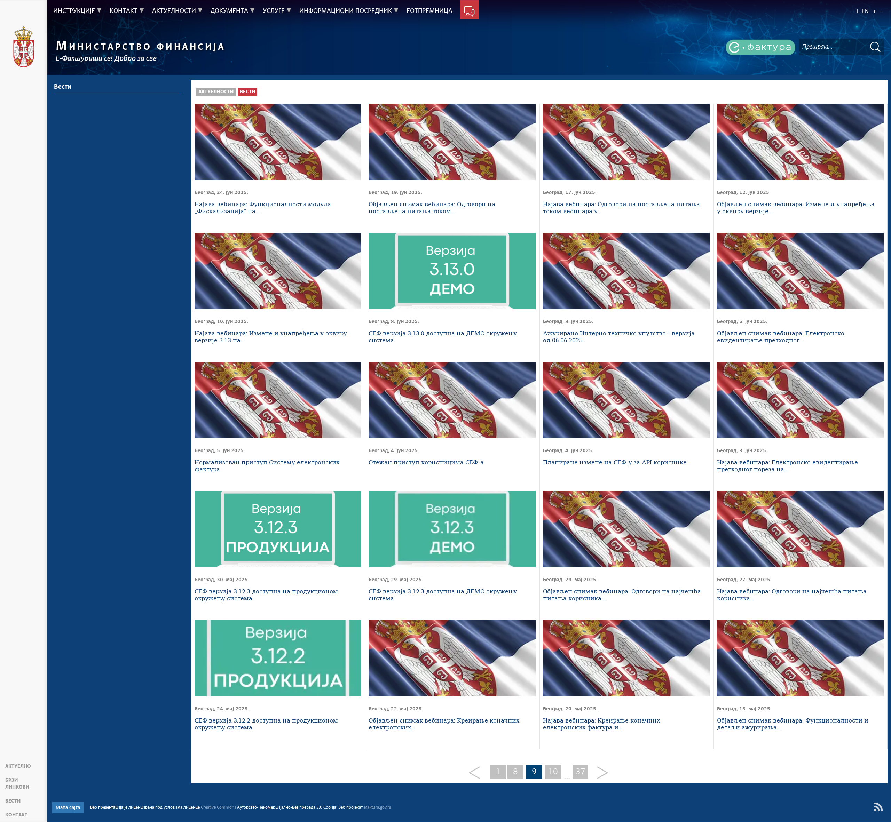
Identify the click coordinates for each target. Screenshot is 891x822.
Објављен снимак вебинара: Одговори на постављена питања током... (432, 208)
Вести (13, 801)
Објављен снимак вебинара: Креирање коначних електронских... (444, 724)
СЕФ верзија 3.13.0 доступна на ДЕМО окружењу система (443, 337)
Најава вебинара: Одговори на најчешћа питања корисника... (792, 595)
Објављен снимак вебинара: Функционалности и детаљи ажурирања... (792, 724)
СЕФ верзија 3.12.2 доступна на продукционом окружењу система (266, 724)
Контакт (16, 815)
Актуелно (18, 766)
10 (553, 772)
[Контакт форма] (469, 11)
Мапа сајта (68, 807)
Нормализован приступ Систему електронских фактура (267, 466)
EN (865, 11)
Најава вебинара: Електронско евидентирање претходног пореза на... (787, 466)
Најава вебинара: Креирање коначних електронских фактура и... (601, 724)
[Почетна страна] (23, 47)
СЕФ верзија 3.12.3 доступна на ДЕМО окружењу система (443, 595)
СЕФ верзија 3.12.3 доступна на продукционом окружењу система (266, 595)
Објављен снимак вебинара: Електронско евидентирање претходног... (780, 337)
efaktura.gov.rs (377, 808)
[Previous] (477, 773)
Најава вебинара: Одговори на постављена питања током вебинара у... (621, 208)
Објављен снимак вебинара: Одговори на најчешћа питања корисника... (622, 595)
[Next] (600, 773)
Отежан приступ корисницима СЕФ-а (426, 463)
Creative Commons (218, 808)
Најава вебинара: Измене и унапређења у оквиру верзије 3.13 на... (271, 337)
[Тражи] (875, 47)
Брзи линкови (17, 784)
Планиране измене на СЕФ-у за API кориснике (615, 463)
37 (580, 772)
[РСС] (878, 807)
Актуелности (216, 91)
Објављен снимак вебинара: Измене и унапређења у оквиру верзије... (796, 208)
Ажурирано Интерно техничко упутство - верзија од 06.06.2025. (619, 337)
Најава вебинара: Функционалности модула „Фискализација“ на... (263, 208)
